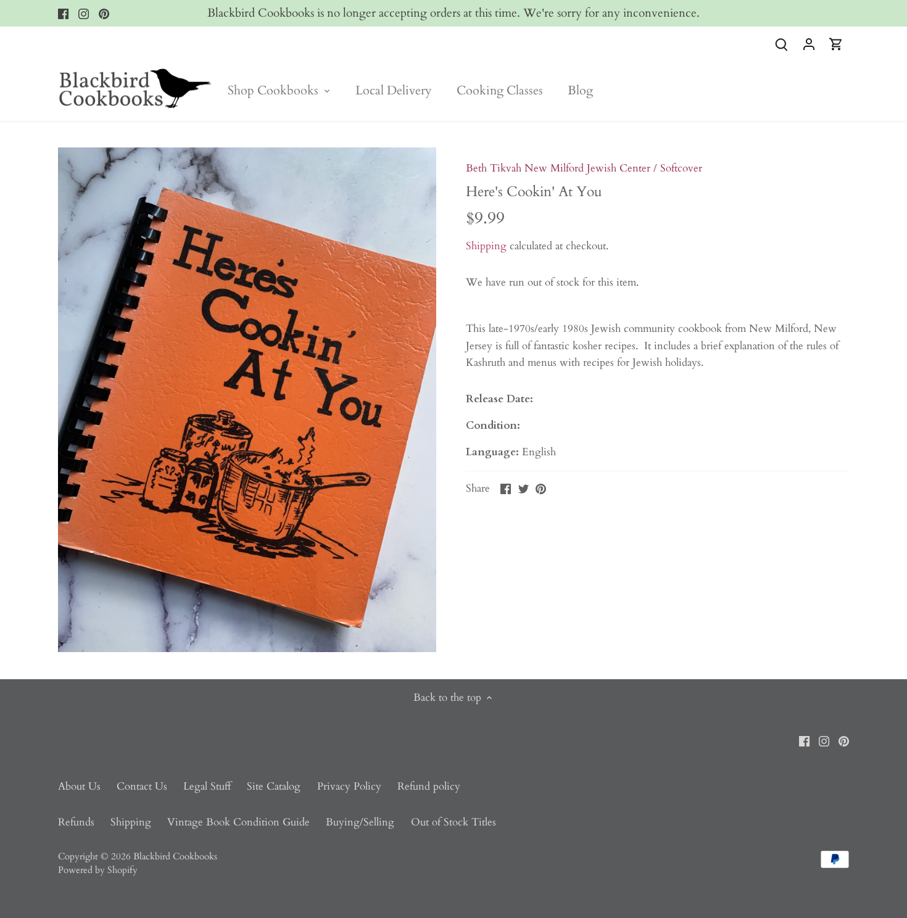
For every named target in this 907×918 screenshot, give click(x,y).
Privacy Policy (349, 786)
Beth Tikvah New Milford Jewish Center (558, 168)
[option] (247, 400)
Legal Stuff (207, 786)
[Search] (781, 43)
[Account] (808, 43)
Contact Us (142, 786)
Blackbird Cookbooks (175, 856)
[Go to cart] (836, 43)
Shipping (486, 246)
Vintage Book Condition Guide (238, 822)
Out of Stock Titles (453, 822)
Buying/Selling (360, 822)
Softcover (681, 168)
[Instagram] (83, 13)
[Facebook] (63, 13)
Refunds (76, 822)
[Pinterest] (104, 13)
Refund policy (428, 786)
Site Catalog (273, 786)
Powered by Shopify (98, 870)
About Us (79, 786)
